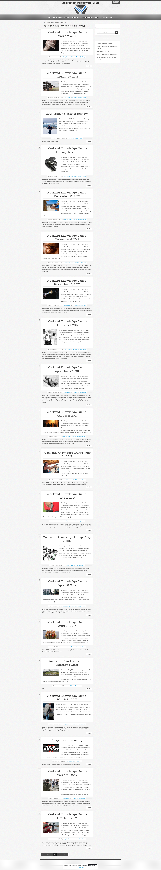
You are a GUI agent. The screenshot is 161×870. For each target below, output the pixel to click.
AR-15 (67, 100)
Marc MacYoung (52, 844)
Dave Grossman (86, 395)
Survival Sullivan (72, 845)
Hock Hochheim (45, 102)
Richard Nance (74, 356)
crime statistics (84, 352)
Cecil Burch (71, 352)
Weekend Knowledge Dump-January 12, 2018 (66, 150)
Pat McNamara (75, 102)
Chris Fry (66, 842)
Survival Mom (66, 527)
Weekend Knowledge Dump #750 (106, 54)
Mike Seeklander (76, 224)
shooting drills (88, 181)
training (53, 141)
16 (61, 854)
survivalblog (83, 484)
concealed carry (75, 524)
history (55, 310)
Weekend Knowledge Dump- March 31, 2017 (66, 698)
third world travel (58, 651)
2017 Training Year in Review (67, 114)
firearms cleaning (86, 568)
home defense (76, 650)
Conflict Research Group (82, 801)
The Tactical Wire (62, 443)
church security (69, 60)
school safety (48, 730)
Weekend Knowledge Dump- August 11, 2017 (66, 414)
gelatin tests (86, 222)
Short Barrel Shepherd (64, 845)
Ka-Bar (89, 609)
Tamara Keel (53, 312)
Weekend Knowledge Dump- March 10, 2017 (66, 816)
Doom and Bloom (64, 222)
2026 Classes (75, 17)
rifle (69, 181)
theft (47, 183)
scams (71, 181)
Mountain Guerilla (68, 102)
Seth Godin (59, 805)
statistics (44, 63)
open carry (71, 267)
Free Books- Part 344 (103, 51)
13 (51, 854)
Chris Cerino (78, 352)
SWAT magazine (56, 63)
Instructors (66, 17)
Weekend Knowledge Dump (78, 57)
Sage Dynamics (75, 399)
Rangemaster (69, 61)
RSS (118, 2)
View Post (89, 66)
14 (54, 854)
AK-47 (54, 524)
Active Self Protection (53, 60)
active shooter (62, 60)
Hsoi (82, 354)
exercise (71, 265)
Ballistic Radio (56, 395)
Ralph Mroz (50, 104)
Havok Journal (53, 397)
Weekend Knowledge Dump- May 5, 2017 (67, 539)
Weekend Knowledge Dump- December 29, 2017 (66, 194)
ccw (73, 568)
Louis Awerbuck (66, 729)
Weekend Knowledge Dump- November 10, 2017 (66, 282)
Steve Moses (49, 63)
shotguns (78, 104)
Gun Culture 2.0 (73, 354)
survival (44, 183)
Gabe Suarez (80, 222)
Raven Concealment (59, 269)
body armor (62, 308)
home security (48, 526)
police (58, 61)
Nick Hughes (66, 267)
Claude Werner (78, 439)
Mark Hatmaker (61, 224)
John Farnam (83, 179)
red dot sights (69, 399)
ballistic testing (56, 650)
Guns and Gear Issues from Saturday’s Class (67, 663)
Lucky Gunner (87, 60)
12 (48, 854)
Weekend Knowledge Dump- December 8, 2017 (66, 237)
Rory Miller (79, 61)
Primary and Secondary (82, 267)
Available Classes (57, 17)
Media (111, 17)
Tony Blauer (64, 358)
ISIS (86, 609)
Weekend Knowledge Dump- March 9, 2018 (66, 34)
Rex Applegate (67, 269)
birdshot (55, 801)
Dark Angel (68, 308)
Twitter (116, 2)
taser (89, 269)
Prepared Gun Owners (72, 611)
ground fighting (86, 100)
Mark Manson (45, 61)
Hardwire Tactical (64, 764)
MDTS (64, 844)
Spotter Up (59, 400)
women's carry (55, 183)
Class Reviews (104, 17)
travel (68, 63)
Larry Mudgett (57, 570)
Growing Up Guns (55, 764)
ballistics (59, 265)
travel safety (75, 527)
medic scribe (77, 441)
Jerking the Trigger (65, 397)
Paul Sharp (82, 102)
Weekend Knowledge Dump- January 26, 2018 (66, 75)
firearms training (79, 60)
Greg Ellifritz (66, 57)
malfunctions (45, 844)
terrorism (58, 312)
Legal (47, 181)
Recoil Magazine (63, 104)
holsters (83, 265)
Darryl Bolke (79, 395)
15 (58, 854)
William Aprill (88, 845)
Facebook (114, 2)
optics (89, 397)
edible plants (52, 354)
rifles (54, 572)
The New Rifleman (63, 613)
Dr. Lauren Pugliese (86, 439)
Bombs (58, 222)
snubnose (69, 805)
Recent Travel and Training (104, 43)
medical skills (60, 102)
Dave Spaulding (60, 179)
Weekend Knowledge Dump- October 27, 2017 (66, 323)
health (78, 354)
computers (71, 100)
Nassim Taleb (67, 310)
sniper (46, 613)
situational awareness (83, 269)
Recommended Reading (86, 17)
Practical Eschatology (47, 399)
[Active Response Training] (80, 8)
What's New (79, 138)
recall (55, 805)
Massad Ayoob (52, 181)
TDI (53, 613)
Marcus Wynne (74, 803)
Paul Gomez (86, 729)
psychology (62, 61)
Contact (96, 17)
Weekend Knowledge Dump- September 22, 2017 (66, 369)
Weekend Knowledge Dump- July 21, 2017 (67, 454)
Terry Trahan (64, 63)
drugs (80, 308)
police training (86, 224)
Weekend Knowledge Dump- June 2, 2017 (66, 496)
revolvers (74, 61)
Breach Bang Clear (70, 439)
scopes (43, 226)
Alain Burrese (62, 727)
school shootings (86, 61)
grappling (71, 650)
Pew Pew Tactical (53, 61)
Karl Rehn (44, 267)
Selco (83, 181)
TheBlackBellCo (93, 865)
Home (49, 17)
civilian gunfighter (64, 395)
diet (74, 60)
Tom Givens (83, 104)
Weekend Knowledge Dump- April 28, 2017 (66, 583)
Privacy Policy (80, 867)
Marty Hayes (59, 267)
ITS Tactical (88, 265)
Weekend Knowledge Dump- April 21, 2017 (66, 624)
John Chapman (53, 102)
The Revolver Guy (80, 400)
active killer (45, 60)
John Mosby (84, 842)
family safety (58, 354)
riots (50, 443)
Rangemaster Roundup (67, 740)
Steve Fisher (61, 730)
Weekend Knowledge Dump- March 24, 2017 (66, 773)
